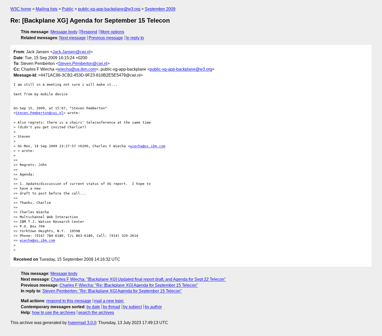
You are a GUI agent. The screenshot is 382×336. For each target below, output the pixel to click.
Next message (72, 38)
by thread (111, 307)
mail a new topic (109, 301)
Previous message (106, 38)
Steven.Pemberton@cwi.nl (82, 63)
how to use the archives (53, 312)
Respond (88, 32)
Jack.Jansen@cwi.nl (71, 52)
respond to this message (68, 301)
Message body (63, 32)
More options (112, 32)
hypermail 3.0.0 (82, 322)
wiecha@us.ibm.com (77, 69)
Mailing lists (46, 9)
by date (93, 307)
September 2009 (160, 9)
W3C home (20, 9)
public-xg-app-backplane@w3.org (109, 9)
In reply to (135, 38)
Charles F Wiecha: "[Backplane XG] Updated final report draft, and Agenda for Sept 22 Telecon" (138, 279)
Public (68, 9)
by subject (132, 307)
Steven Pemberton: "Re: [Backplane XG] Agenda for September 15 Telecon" (112, 291)
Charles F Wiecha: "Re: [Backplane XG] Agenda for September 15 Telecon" (129, 285)
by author (153, 307)
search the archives (96, 312)
